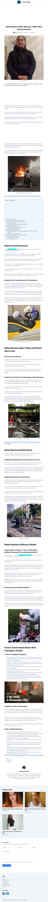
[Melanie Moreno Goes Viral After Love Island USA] (35, 799)
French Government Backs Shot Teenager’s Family (16, 234)
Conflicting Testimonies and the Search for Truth (16, 227)
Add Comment (6, 851)
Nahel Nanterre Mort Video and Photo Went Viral (16, 221)
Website (34, 847)
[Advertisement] (24, 15)
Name (4, 847)
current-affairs (26, 2)
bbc (7, 758)
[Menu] (2, 2)
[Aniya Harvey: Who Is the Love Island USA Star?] (12, 822)
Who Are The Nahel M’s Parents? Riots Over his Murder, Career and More (26, 755)
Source (30, 192)
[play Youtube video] (24, 692)
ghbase (8, 761)
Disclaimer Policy (6, 884)
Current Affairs (5, 883)
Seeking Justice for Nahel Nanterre (14, 233)
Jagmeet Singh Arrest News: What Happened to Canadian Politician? (25, 196)
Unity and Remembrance (12, 238)
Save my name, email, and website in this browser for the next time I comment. (18, 862)
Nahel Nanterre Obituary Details (12, 229)
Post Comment (7, 865)
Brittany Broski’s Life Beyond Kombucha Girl (12, 808)
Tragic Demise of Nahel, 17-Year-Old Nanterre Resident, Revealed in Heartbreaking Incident (23, 232)
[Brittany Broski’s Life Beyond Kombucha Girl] (12, 799)
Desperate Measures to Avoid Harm (14, 228)
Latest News (32, 32)
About (3, 878)
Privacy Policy (5, 886)
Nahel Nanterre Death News (11, 225)
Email (19, 847)
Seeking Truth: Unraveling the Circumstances (16, 220)
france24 (9, 760)
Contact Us (4, 881)
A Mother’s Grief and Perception (14, 237)
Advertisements (5, 880)
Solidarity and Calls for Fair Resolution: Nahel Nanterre (18, 224)
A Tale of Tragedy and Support (13, 236)
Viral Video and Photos (12, 223)
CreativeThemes (23, 900)
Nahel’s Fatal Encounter (10, 219)
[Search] (45, 2)
